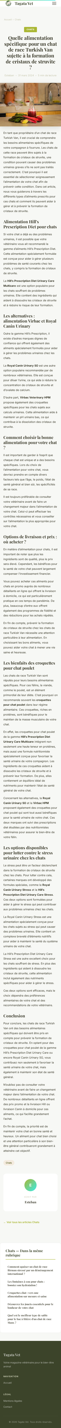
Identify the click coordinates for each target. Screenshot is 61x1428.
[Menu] (54, 3)
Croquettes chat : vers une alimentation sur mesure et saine (27, 1294)
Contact (7, 1406)
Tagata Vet (24, 3)
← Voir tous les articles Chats (21, 1222)
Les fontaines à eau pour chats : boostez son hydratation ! (26, 1283)
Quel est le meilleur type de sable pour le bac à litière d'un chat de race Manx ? (30, 1319)
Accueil (8, 19)
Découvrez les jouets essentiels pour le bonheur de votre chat (30, 1305)
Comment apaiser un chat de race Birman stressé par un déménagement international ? (30, 1270)
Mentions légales (12, 1400)
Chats (18, 19)
